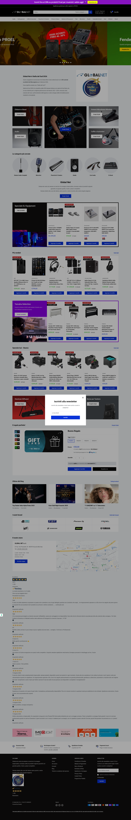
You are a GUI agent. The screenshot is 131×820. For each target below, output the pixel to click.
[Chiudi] (83, 397)
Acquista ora (85, 2)
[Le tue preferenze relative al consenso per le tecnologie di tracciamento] (1, 615)
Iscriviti (65, 417)
